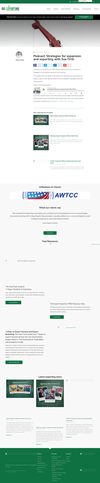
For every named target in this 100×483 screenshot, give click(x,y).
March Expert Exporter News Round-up (63, 116)
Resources (76, 9)
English (84, 0)
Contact (96, 9)
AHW (14, 472)
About (48, 9)
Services (56, 9)
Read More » (9, 435)
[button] (38, 65)
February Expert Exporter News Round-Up (64, 136)
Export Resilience (66, 9)
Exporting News (86, 9)
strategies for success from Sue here (62, 101)
